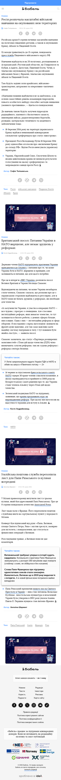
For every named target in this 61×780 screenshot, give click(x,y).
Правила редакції (30, 712)
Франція (39, 625)
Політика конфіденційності (30, 719)
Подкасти (22, 698)
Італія (29, 625)
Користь (22, 694)
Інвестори (39, 691)
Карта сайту (39, 698)
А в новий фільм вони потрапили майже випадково (29, 575)
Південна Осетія (46, 189)
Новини (22, 688)
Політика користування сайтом (30, 715)
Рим (47, 625)
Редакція (39, 688)
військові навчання (27, 189)
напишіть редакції (30, 769)
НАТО (12, 427)
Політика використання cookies (30, 722)
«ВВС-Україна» (27, 280)
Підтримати (30, 3)
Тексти (22, 691)
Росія (13, 189)
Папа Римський (17, 625)
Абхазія (7, 193)
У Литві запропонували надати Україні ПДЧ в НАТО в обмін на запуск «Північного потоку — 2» (30, 363)
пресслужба (7, 55)
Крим (15, 193)
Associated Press (42, 505)
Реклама (39, 694)
